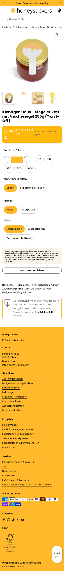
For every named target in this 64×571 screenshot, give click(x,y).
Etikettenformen (11, 387)
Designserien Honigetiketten (17, 383)
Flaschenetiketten (12, 410)
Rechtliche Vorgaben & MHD (17, 429)
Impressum (8, 475)
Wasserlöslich (36, 229)
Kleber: (7, 220)
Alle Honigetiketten (12, 378)
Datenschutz (9, 471)
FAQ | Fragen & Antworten (16, 480)
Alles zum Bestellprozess (15, 438)
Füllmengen (8, 392)
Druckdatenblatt (44, 312)
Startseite (6, 27)
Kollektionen (21, 27)
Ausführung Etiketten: (15, 179)
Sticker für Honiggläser (14, 396)
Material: (8, 200)
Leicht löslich (14, 229)
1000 (30, 168)
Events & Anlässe (11, 401)
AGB (4, 466)
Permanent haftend (19, 238)
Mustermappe (10, 424)
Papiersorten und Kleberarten (18, 434)
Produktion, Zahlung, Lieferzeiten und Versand (27, 484)
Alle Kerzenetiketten (13, 405)
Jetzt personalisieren (32, 270)
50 (39, 159)
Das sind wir (8, 447)
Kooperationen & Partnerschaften (20, 442)
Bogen (10, 188)
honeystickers (33, 562)
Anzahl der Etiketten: (15, 150)
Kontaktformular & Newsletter (18, 462)
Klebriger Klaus (23, 292)
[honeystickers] (31, 11)
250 (9, 168)
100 (49, 159)
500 (19, 168)
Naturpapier (27, 209)
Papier (10, 209)
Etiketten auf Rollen (32, 188)
